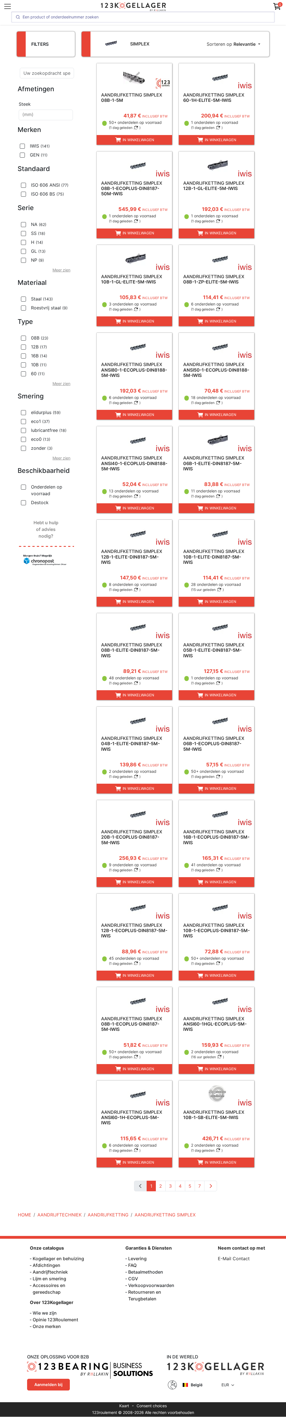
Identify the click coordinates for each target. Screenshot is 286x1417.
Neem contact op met (241, 1248)
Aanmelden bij (48, 1384)
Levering (137, 1258)
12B (39, 347)
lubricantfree (48, 430)
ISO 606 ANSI (49, 185)
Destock (40, 502)
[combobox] (46, 115)
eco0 (40, 439)
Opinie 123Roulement (55, 1319)
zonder (42, 448)
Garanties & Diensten (148, 1248)
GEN (38, 155)
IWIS (40, 146)
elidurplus (46, 412)
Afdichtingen (46, 1265)
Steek (25, 104)
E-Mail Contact (234, 1258)
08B (39, 338)
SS (38, 233)
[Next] (210, 1186)
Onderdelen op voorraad (46, 490)
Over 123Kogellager (51, 1302)
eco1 (40, 421)
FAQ (132, 1265)
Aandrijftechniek (50, 1272)
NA (38, 224)
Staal (42, 299)
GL (38, 251)
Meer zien (61, 270)
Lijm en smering (49, 1278)
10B (39, 364)
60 (38, 373)
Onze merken (47, 1326)
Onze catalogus (47, 1248)
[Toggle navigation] (7, 6)
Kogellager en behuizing (58, 1258)
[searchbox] (45, 115)
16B (39, 356)
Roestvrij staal (49, 308)
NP (37, 260)
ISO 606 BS (47, 194)
